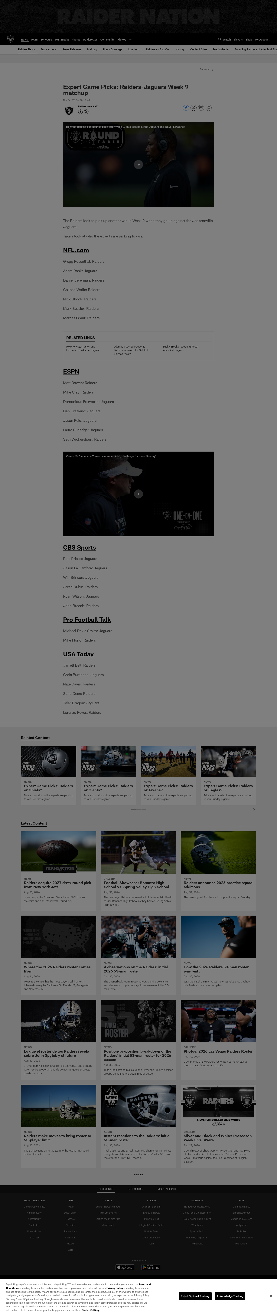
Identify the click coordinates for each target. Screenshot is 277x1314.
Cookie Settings (91, 1310)
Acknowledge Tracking (230, 1296)
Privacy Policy (114, 1287)
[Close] (271, 1296)
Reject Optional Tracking (195, 1296)
